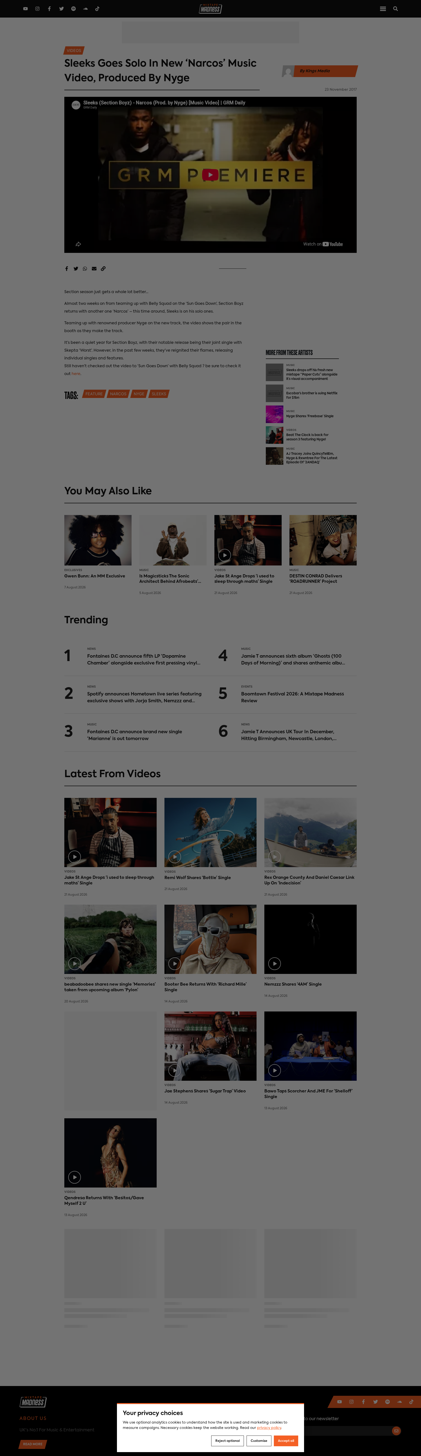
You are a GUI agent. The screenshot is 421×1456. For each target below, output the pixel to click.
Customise (259, 1441)
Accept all (286, 1441)
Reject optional (227, 1441)
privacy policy (269, 1428)
